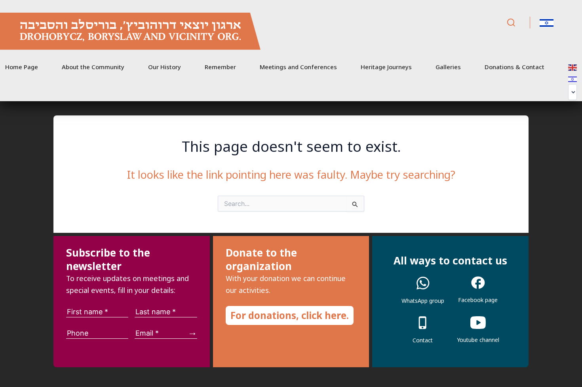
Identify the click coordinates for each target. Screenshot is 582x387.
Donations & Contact (514, 67)
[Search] (511, 22)
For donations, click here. (289, 315)
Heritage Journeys (386, 67)
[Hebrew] (573, 79)
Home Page (21, 67)
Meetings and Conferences (298, 67)
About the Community (93, 67)
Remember (220, 67)
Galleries (448, 67)
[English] (573, 67)
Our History (164, 67)
